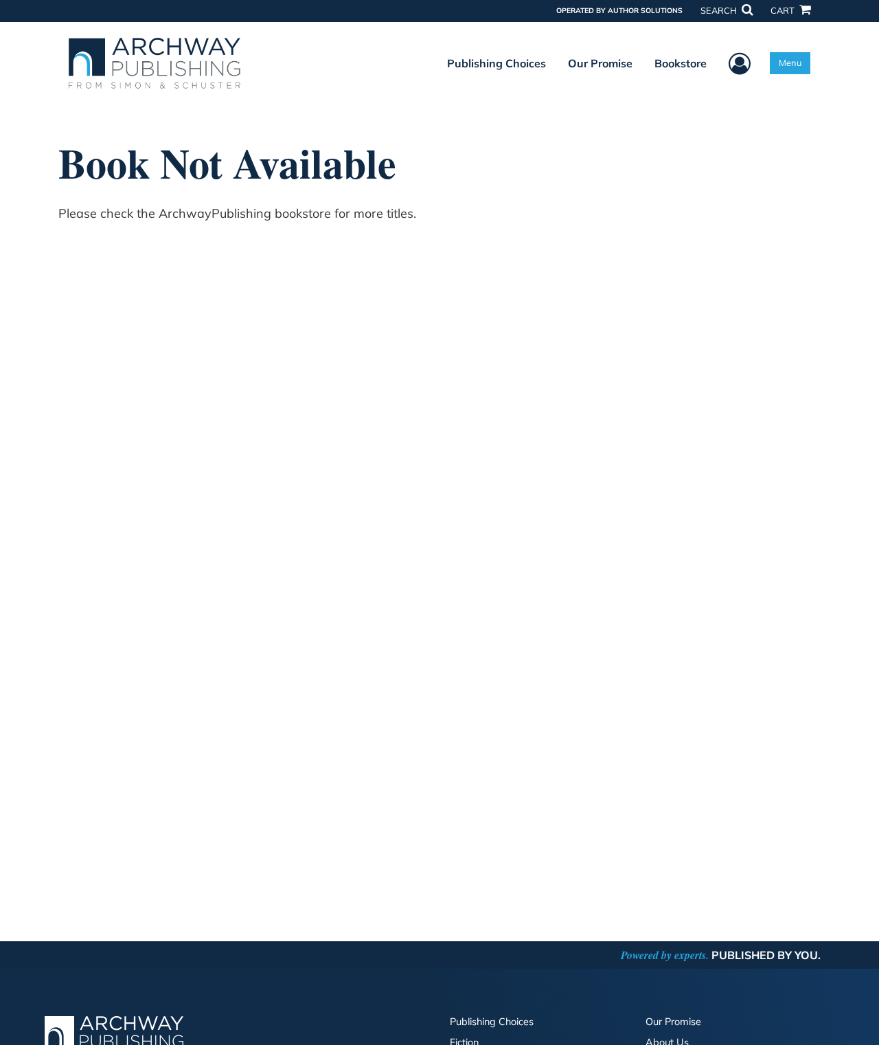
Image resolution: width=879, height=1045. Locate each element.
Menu (790, 62)
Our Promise (600, 63)
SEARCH (719, 10)
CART (783, 10)
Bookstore (680, 63)
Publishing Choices (496, 63)
